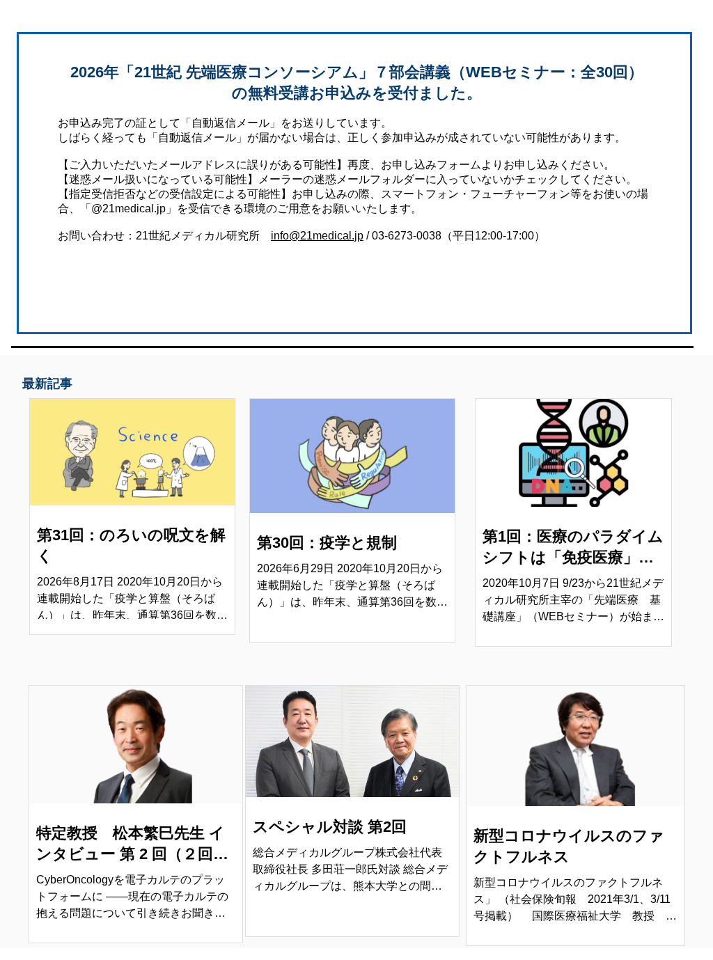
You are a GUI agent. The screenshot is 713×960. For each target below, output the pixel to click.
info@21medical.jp (317, 236)
